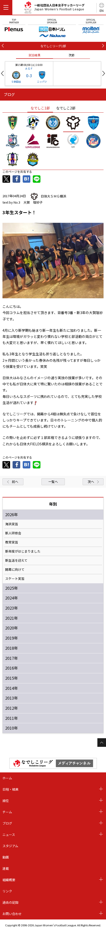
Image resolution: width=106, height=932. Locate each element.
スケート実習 (14, 579)
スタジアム (10, 845)
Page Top (101, 742)
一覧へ (53, 481)
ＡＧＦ (29, 68)
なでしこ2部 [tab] (65, 107)
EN (102, 10)
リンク (7, 891)
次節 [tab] (71, 55)
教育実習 (11, 542)
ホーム (7, 778)
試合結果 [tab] (34, 55)
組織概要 (8, 879)
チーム (7, 812)
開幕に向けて (14, 569)
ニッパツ (42, 81)
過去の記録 (10, 902)
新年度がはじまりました (22, 551)
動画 (5, 857)
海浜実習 (11, 524)
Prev (2, 73)
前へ (15, 481)
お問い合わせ (12, 913)
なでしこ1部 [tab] (40, 107)
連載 (5, 868)
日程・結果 (10, 789)
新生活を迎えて (16, 560)
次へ (91, 481)
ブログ (7, 823)
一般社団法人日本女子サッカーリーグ (59, 7)
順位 (5, 800)
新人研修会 (13, 533)
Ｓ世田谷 (16, 81)
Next (103, 73)
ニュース (8, 834)
